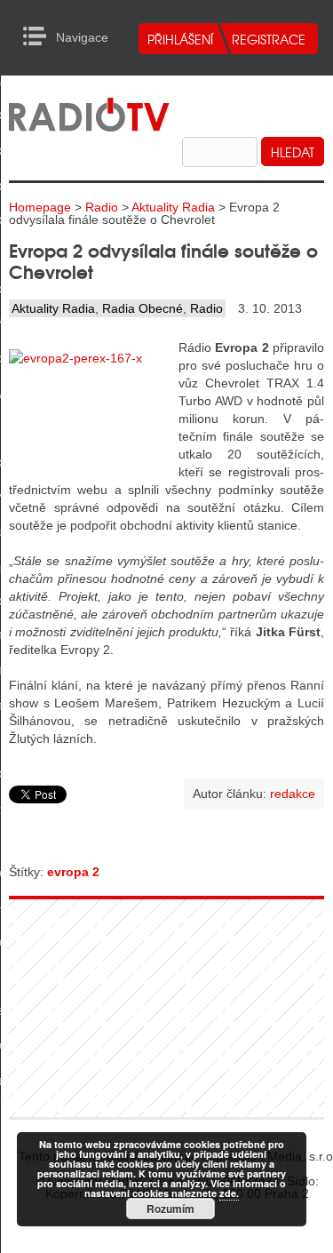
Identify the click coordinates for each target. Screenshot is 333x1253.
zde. (229, 1193)
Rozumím (170, 1209)
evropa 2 (73, 872)
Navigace (39, 36)
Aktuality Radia (173, 207)
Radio (101, 207)
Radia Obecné (142, 308)
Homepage (40, 207)
